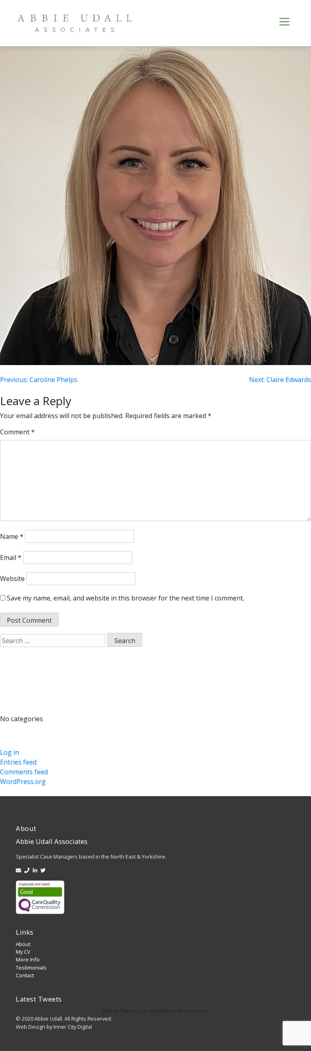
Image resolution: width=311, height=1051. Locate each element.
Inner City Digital (72, 1026)
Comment (17, 431)
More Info (28, 959)
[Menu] (284, 21)
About (23, 944)
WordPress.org (23, 781)
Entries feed (18, 762)
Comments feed (24, 771)
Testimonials (31, 967)
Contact (25, 975)
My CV (23, 951)
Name (11, 536)
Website (12, 578)
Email (10, 557)
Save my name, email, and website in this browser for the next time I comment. (125, 598)
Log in (9, 752)
